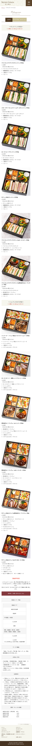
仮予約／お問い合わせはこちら (16, 593)
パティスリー (4, 730)
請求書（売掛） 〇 (23, 661)
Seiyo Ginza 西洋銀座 (8, 3)
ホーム (3, 7)
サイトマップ (4, 737)
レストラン (4, 729)
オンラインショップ (6, 732)
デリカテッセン (19, 729)
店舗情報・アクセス (20, 732)
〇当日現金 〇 (6, 661)
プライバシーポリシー (20, 734)
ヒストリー (18, 727)
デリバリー (18, 730)
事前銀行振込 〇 (14, 661)
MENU (29, 3)
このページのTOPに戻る (24, 724)
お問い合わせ (19, 737)
